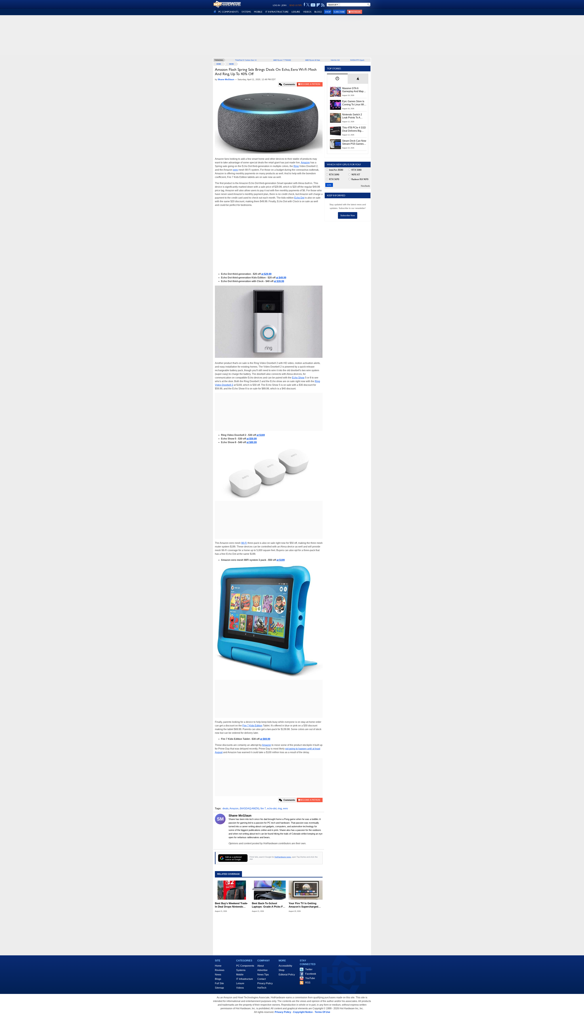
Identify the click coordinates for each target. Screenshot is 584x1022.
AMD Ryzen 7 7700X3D (282, 60)
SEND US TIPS (295, 5)
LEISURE (296, 11)
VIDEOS (307, 11)
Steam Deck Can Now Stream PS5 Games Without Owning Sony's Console (354, 143)
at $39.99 (279, 281)
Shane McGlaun (240, 815)
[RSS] (323, 5)
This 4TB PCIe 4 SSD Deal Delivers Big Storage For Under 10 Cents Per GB (354, 129)
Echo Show (298, 377)
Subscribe (339, 11)
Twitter (308, 969)
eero (235, 170)
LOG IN (276, 5)
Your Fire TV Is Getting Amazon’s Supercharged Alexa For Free (303, 905)
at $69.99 (265, 739)
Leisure (240, 983)
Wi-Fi (244, 543)
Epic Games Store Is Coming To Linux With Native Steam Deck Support (354, 103)
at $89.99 (252, 442)
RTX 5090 (333, 174)
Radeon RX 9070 (359, 179)
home (218, 64)
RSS (307, 982)
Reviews (219, 970)
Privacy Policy (265, 983)
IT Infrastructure (244, 979)
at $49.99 (281, 277)
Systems (240, 970)
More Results (365, 186)
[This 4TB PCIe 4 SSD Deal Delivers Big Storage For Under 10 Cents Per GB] (335, 131)
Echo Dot (299, 197)
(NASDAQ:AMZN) (249, 808)
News (231, 64)
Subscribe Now (347, 215)
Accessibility (285, 965)
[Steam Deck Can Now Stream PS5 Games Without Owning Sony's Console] (335, 144)
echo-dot (271, 808)
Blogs (218, 979)
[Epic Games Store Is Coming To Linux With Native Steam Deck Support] (335, 105)
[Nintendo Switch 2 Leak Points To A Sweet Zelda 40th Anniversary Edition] (335, 118)
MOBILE (258, 11)
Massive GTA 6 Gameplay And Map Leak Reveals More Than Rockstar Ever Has (353, 90)
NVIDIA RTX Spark (357, 60)
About (260, 965)
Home (218, 965)
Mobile (239, 974)
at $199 (280, 560)
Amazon (305, 162)
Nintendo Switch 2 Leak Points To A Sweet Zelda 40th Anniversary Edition (352, 116)
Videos (240, 987)
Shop (328, 11)
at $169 (261, 435)
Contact (261, 979)
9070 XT (355, 174)
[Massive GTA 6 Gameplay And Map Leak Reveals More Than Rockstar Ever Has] (335, 92)
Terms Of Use (322, 1012)
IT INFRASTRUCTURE (277, 11)
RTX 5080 (356, 169)
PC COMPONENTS (228, 11)
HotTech (261, 987)
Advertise (262, 970)
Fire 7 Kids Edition (252, 725)
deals (225, 808)
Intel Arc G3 (335, 60)
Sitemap (219, 987)
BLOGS (318, 11)
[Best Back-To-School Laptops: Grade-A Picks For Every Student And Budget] (269, 890)
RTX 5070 (333, 179)
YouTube (310, 978)
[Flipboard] (318, 5)
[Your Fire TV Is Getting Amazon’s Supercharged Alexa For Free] (306, 890)
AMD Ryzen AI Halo (312, 60)
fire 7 (263, 808)
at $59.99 (252, 438)
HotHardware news (283, 857)
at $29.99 (266, 274)
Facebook (310, 974)
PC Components (245, 965)
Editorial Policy (287, 974)
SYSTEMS (246, 11)
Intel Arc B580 (335, 169)
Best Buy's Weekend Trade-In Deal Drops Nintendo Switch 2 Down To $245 (231, 905)
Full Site (219, 983)
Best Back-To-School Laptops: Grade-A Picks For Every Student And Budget (268, 905)
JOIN (284, 5)
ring (280, 808)
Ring (296, 166)
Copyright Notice (303, 1012)
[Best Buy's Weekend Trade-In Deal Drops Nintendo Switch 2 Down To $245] (232, 890)
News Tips (263, 974)
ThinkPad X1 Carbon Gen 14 (245, 60)
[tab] (337, 79)
